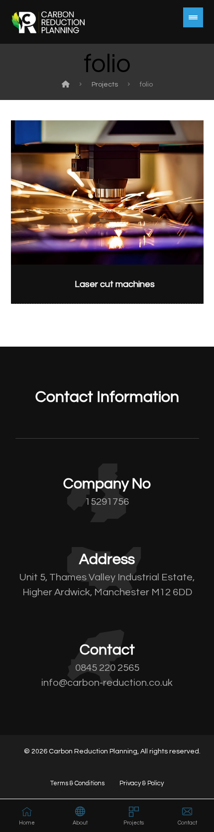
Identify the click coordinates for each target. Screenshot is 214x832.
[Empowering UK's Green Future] (48, 22)
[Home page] (66, 84)
